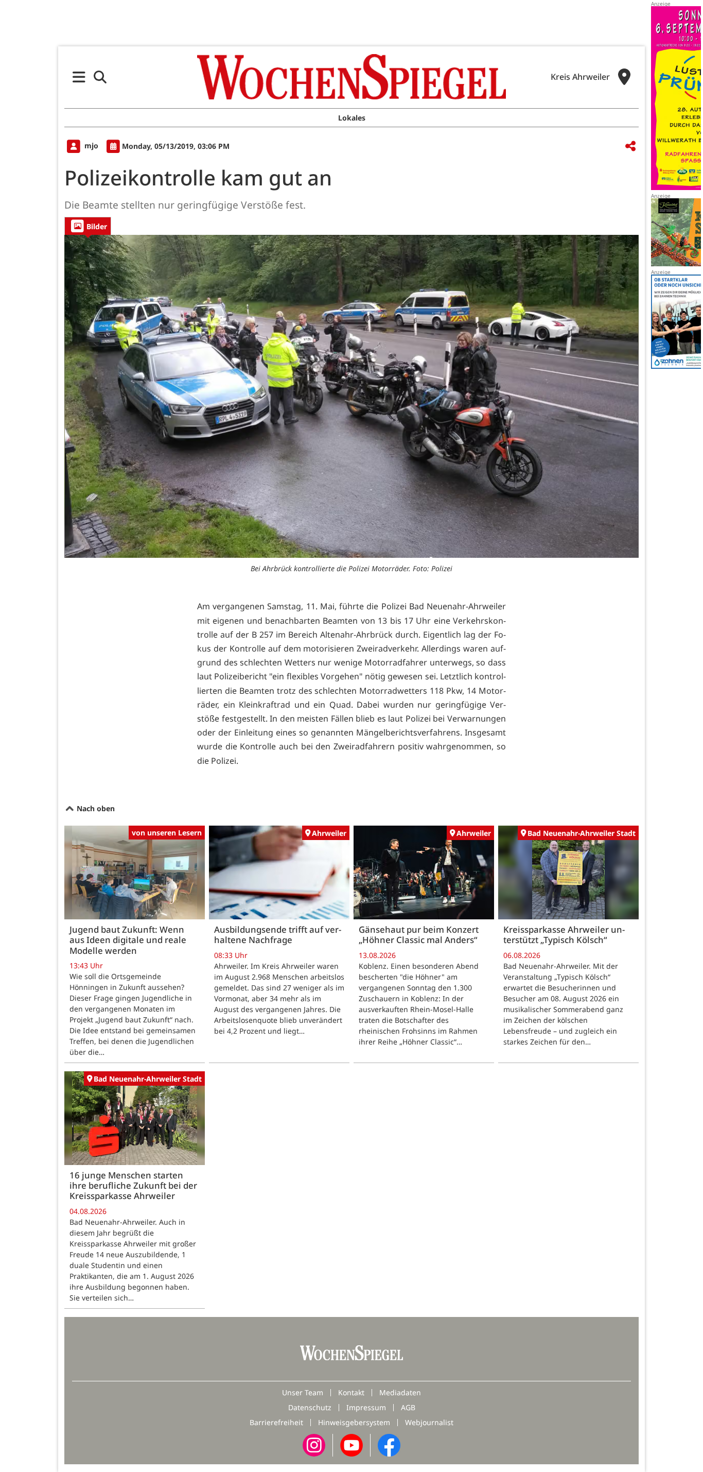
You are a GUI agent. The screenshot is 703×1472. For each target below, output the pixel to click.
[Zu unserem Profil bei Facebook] (389, 1444)
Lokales (351, 118)
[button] (79, 77)
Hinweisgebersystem (354, 1422)
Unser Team (302, 1392)
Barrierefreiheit (276, 1422)
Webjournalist (429, 1422)
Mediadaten (400, 1392)
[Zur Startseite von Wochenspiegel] (351, 76)
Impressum (366, 1407)
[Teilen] (630, 146)
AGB (408, 1407)
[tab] (87, 226)
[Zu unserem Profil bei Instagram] (314, 1444)
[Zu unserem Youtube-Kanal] (351, 1444)
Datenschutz (309, 1407)
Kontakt (351, 1392)
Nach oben (95, 808)
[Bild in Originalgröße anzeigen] (351, 396)
